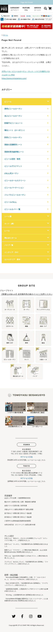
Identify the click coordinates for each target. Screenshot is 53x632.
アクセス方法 (27, 457)
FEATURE (26, 9)
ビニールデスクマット (13, 166)
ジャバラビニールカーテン (15, 195)
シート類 (7, 216)
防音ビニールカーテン (13, 137)
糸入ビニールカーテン (13, 116)
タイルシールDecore (17, 579)
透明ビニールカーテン (13, 109)
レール (7, 231)
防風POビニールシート (13, 123)
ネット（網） (9, 223)
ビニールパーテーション (14, 188)
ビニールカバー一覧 (12, 209)
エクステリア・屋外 (12, 259)
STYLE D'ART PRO (24, 625)
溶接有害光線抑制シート (14, 152)
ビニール (7, 102)
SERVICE (37, 9)
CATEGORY (14, 9)
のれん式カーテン (11, 173)
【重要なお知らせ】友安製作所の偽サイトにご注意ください (26, 294)
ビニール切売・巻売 (12, 159)
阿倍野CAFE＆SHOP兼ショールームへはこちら (26, 460)
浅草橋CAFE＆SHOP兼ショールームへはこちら (26, 481)
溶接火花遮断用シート (13, 145)
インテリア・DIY (11, 252)
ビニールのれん (10, 202)
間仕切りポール (10, 238)
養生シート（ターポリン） (15, 130)
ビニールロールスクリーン (15, 180)
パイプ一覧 (8, 245)
